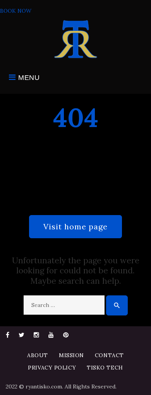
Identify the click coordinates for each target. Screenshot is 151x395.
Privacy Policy (52, 367)
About (37, 355)
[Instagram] (36, 334)
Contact (109, 355)
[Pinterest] (66, 334)
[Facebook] (7, 334)
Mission (71, 355)
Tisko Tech (105, 367)
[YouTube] (51, 334)
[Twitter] (21, 334)
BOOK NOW (15, 10)
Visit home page (75, 226)
